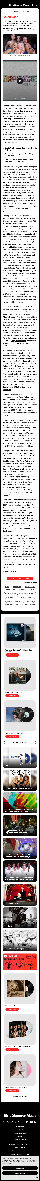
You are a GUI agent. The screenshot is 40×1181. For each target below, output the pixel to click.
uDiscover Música (20, 1148)
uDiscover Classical (20, 1140)
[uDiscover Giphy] (35, 1121)
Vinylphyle (20, 1130)
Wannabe (8, 605)
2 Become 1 (17, 586)
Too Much (30, 597)
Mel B (32, 590)
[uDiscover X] (7, 1121)
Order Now (12, 655)
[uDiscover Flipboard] (27, 1121)
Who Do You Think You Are (25, 605)
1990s (7, 586)
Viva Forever (28, 601)
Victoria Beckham (13, 601)
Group (23, 590)
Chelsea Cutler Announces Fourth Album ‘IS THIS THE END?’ (19, 161)
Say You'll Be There (28, 593)
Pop (15, 593)
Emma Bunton (30, 586)
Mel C (7, 593)
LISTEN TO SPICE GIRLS (20, 578)
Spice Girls (10, 597)
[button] (19, 637)
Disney (20, 1136)
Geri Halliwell (11, 590)
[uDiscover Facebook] (3, 1121)
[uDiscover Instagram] (11, 1121)
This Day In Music (20, 1133)
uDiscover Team (9, 30)
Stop (20, 597)
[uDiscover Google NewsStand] (31, 1121)
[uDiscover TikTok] (15, 1121)
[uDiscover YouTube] (19, 1121)
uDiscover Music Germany (20, 1154)
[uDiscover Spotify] (23, 1121)
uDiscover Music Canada (20, 1151)
